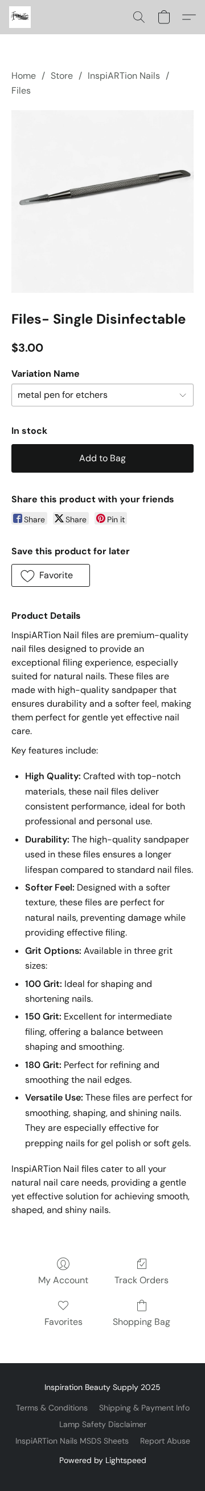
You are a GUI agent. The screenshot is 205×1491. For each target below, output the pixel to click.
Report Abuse (165, 1441)
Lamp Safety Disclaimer (102, 1424)
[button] (20, 17)
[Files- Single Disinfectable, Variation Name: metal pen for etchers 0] (102, 201)
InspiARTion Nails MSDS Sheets (72, 1441)
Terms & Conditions (52, 1408)
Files (21, 90)
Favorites (63, 1322)
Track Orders (141, 1280)
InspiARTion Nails (124, 76)
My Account (63, 1280)
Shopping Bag (141, 1322)
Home (23, 76)
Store (62, 76)
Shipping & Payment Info (144, 1408)
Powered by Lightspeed (102, 1460)
